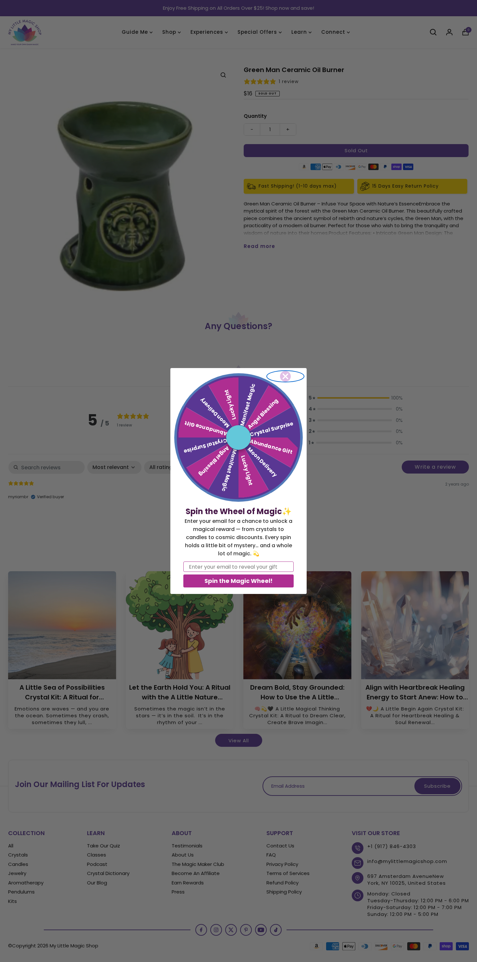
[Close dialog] (285, 376)
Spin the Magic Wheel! (238, 581)
